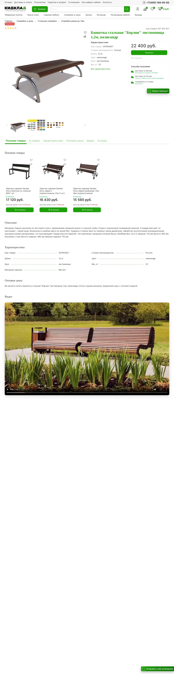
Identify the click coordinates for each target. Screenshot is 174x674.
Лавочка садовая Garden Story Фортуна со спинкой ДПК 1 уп (18, 190)
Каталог (42, 9)
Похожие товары (16, 140)
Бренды (138, 15)
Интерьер (101, 15)
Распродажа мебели (120, 15)
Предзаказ (149, 53)
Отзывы (8, 2)
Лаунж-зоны (33, 15)
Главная (8, 21)
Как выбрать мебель (91, 2)
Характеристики (53, 140)
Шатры (89, 15)
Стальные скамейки (47, 21)
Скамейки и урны (72, 15)
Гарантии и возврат (57, 2)
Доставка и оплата (23, 2)
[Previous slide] (8, 71)
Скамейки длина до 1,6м (72, 21)
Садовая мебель (51, 15)
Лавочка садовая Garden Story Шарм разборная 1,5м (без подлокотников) (86, 190)
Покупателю (40, 2)
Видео (90, 140)
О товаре (34, 140)
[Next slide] (83, 71)
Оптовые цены (75, 140)
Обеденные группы (13, 15)
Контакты (107, 2)
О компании (74, 2)
